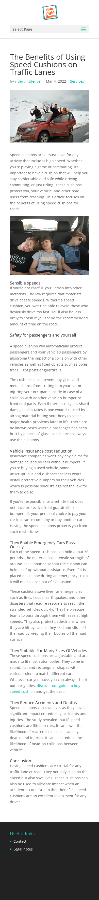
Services (77, 81)
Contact (19, 841)
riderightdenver (28, 81)
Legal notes (23, 849)
